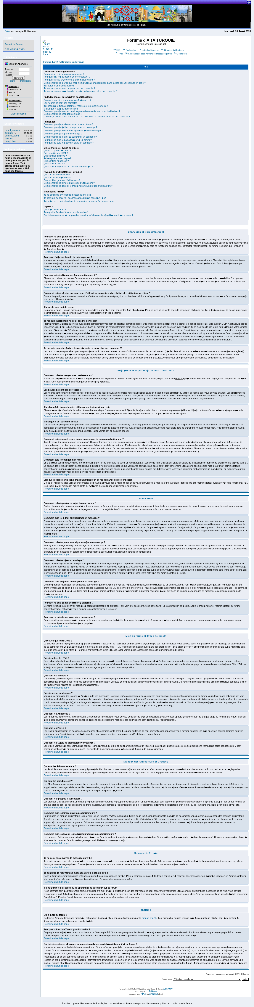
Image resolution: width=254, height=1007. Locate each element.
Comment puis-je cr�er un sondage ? (63, 133)
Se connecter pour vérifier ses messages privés (150, 54)
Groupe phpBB (149, 918)
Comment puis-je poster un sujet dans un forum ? (68, 124)
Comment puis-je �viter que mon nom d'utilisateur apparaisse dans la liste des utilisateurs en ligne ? (95, 83)
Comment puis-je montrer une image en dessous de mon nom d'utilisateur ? (82, 111)
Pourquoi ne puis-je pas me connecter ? (64, 74)
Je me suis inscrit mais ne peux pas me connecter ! (69, 88)
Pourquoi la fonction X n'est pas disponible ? (66, 212)
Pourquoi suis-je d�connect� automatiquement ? (69, 79)
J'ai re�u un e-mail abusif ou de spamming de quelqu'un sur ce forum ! (79, 201)
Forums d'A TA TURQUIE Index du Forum (63, 62)
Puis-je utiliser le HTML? (56, 153)
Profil (121, 54)
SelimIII (8, 138)
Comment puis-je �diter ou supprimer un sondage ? (70, 137)
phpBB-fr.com (151, 991)
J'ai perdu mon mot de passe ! (59, 85)
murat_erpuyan (12, 130)
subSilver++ (168, 988)
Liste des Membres (150, 50)
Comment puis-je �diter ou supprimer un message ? (70, 127)
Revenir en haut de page (56, 252)
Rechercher (131, 50)
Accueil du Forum (13, 44)
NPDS (143, 994)
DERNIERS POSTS (15, 49)
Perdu (12, 81)
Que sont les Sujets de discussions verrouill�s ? (68, 166)
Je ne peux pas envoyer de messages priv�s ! (67, 195)
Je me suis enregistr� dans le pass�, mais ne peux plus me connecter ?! (81, 91)
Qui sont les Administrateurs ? (59, 174)
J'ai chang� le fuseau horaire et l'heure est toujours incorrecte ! (76, 106)
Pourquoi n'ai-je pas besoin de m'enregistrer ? (67, 76)
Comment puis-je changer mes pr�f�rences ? (67, 100)
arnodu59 (153, 994)
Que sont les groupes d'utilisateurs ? (62, 180)
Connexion (182, 54)
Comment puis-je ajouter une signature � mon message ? (73, 130)
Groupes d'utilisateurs (174, 50)
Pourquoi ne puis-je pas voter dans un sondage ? (69, 142)
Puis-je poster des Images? (57, 158)
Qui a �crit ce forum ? (55, 209)
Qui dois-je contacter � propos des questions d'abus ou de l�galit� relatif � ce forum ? (88, 215)
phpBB (130, 989)
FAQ (118, 50)
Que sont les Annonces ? (56, 161)
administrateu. (12, 135)
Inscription (25, 81)
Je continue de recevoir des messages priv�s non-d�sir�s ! (75, 198)
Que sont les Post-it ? (54, 163)
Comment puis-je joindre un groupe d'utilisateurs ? (69, 183)
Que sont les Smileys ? (55, 156)
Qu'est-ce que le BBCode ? (57, 150)
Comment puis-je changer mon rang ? (63, 114)
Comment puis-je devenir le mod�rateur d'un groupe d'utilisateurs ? (78, 186)
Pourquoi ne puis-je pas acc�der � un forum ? (68, 140)
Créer (7, 31)
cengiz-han (10, 141)
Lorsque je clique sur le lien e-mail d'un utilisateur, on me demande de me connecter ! (87, 116)
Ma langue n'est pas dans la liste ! (61, 108)
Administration (18, 113)
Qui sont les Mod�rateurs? (57, 177)
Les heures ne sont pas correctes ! (61, 103)
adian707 (10, 133)
